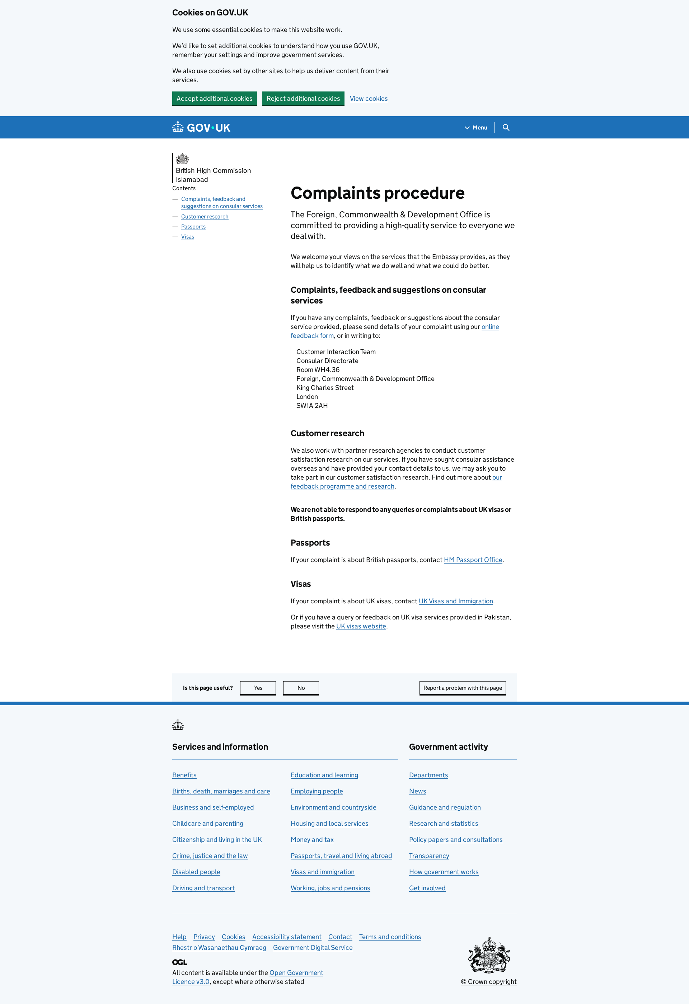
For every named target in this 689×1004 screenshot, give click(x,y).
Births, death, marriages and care (221, 791)
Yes (265, 687)
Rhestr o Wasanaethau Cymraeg (219, 947)
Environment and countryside (333, 807)
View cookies (369, 98)
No (308, 687)
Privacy (204, 937)
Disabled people (196, 872)
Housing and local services (330, 823)
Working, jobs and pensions (330, 888)
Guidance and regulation (445, 807)
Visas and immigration (323, 872)
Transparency (429, 856)
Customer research (205, 216)
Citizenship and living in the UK (217, 839)
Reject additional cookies (303, 98)
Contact (340, 937)
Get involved (427, 888)
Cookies (233, 937)
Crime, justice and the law (210, 856)
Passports (193, 226)
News (417, 791)
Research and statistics (443, 823)
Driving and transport (203, 888)
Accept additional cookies (215, 98)
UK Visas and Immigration (456, 601)
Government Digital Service (313, 947)
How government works (444, 872)
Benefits (184, 775)
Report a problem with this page (462, 687)
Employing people (317, 791)
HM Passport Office (473, 560)
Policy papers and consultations (456, 839)
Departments (428, 775)
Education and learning (324, 775)
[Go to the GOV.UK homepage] (201, 127)
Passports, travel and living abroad (341, 856)
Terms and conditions (390, 937)
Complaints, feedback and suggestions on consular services (222, 202)
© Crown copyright (489, 981)
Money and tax (312, 839)
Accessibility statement (287, 937)
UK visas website (361, 626)
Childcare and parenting (207, 823)
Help (179, 937)
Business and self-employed (213, 807)
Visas (187, 236)
